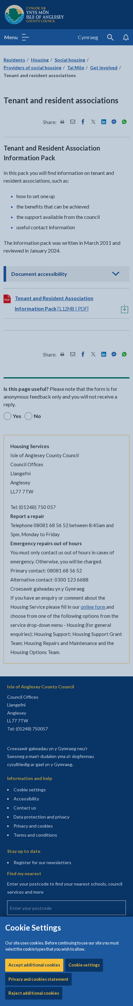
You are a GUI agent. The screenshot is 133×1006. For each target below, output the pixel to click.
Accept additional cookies (34, 964)
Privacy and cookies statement (38, 979)
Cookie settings (84, 964)
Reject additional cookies (33, 993)
